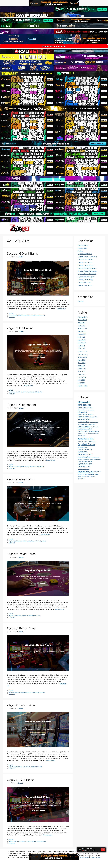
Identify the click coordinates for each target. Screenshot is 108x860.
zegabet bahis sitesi (85, 429)
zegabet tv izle (81, 474)
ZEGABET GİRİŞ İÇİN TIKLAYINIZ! (54, 46)
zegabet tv (25, 615)
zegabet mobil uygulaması (83, 459)
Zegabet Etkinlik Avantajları (87, 268)
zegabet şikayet (81, 478)
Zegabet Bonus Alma (21, 628)
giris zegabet (82, 412)
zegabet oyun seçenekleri (95, 459)
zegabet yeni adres (91, 474)
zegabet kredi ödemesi (38, 692)
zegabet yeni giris (91, 476)
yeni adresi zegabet (94, 422)
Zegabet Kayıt (83, 452)
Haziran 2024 (82, 357)
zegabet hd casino (26, 391)
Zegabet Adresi (83, 245)
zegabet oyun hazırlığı (26, 541)
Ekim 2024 (81, 346)
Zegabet (11, 313)
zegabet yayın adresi (34, 615)
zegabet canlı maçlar (14, 391)
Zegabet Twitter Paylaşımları (87, 271)
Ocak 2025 (81, 337)
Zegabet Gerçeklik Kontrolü (87, 274)
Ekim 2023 (81, 380)
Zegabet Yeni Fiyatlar (21, 705)
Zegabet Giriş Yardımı (22, 404)
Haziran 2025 (82, 328)
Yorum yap (12, 317)
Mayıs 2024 (82, 360)
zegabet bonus (83, 431)
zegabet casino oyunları (93, 433)
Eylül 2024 (81, 348)
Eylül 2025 (81, 325)
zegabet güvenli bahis (24, 315)
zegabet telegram (85, 471)
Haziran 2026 (82, 320)
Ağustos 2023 (82, 386)
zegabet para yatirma (39, 541)
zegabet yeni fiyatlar (36, 766)
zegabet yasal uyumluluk (39, 841)
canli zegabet (84, 405)
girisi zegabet (81, 410)
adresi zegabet (84, 402)
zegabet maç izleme (95, 457)
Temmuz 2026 (82, 317)
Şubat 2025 (82, 334)
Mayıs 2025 (81, 331)
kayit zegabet (93, 417)
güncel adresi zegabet (85, 414)
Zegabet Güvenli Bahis (22, 253)
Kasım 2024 (82, 343)
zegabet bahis (94, 426)
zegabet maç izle (84, 457)
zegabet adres (92, 424)
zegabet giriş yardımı (15, 466)
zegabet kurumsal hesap (38, 315)
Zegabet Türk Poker (20, 779)
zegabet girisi (25, 466)
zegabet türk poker (25, 841)
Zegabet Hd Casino (20, 328)
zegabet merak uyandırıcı (36, 466)
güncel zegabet (13, 315)
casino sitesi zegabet (85, 407)
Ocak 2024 (81, 371)
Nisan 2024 (81, 363)
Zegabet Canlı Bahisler (85, 259)
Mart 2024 (81, 366)
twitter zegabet (83, 422)
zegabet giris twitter (82, 441)
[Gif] (54, 108)
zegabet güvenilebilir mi (83, 447)
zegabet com (26, 766)
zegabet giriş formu (14, 541)
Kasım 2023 (82, 377)
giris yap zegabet (90, 409)
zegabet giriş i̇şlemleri (15, 615)
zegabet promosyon (85, 464)
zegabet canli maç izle (82, 433)
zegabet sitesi (84, 466)
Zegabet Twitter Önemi (85, 265)
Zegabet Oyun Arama (85, 262)
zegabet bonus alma (25, 692)
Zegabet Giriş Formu (21, 479)
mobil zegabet (84, 419)
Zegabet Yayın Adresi (21, 554)
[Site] (27, 79)
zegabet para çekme (85, 461)
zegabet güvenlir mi (14, 841)
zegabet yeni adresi (82, 476)
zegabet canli (94, 431)
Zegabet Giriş (82, 248)
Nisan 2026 (81, 323)
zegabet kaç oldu (37, 391)
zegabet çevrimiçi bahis (15, 766)
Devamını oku (61, 309)
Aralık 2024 (81, 340)
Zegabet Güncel (86, 444)
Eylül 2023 (81, 383)
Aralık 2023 (81, 374)
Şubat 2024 (82, 368)
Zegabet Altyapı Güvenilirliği (87, 257)
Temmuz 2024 (82, 354)
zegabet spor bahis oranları (83, 469)
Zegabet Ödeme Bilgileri (86, 277)
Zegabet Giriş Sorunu (85, 254)
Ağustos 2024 (82, 351)
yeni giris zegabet (14, 692)
